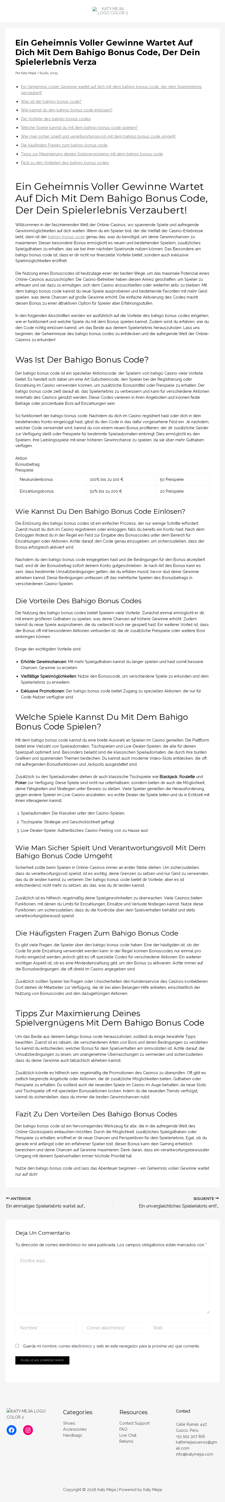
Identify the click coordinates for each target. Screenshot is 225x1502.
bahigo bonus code (66, 236)
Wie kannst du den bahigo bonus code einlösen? (67, 110)
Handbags (72, 1435)
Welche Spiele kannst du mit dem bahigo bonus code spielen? (79, 127)
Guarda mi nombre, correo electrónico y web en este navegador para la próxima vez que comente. (111, 1346)
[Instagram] (28, 1430)
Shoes (69, 1423)
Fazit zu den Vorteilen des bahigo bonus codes (65, 162)
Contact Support (134, 1423)
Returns (126, 1441)
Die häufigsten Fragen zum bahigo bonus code (64, 145)
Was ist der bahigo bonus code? (51, 101)
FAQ (123, 1429)
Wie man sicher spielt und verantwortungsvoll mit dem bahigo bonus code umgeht (98, 136)
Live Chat (127, 1435)
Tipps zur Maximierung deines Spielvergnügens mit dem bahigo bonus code (92, 153)
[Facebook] (11, 1430)
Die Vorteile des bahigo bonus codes (56, 118)
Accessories (75, 1429)
